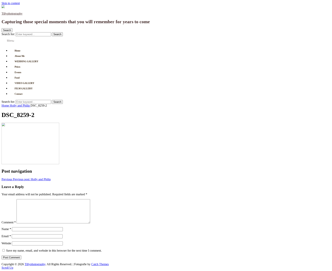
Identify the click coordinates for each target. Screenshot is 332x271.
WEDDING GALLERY (26, 61)
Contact (18, 94)
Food (17, 77)
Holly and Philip (20, 105)
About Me (20, 56)
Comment (9, 222)
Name (6, 229)
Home (17, 50)
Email (6, 236)
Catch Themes (100, 264)
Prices (17, 66)
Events (18, 72)
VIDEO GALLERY (24, 83)
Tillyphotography (12, 13)
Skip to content (11, 3)
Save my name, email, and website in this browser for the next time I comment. (54, 250)
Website (6, 243)
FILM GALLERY (24, 88)
